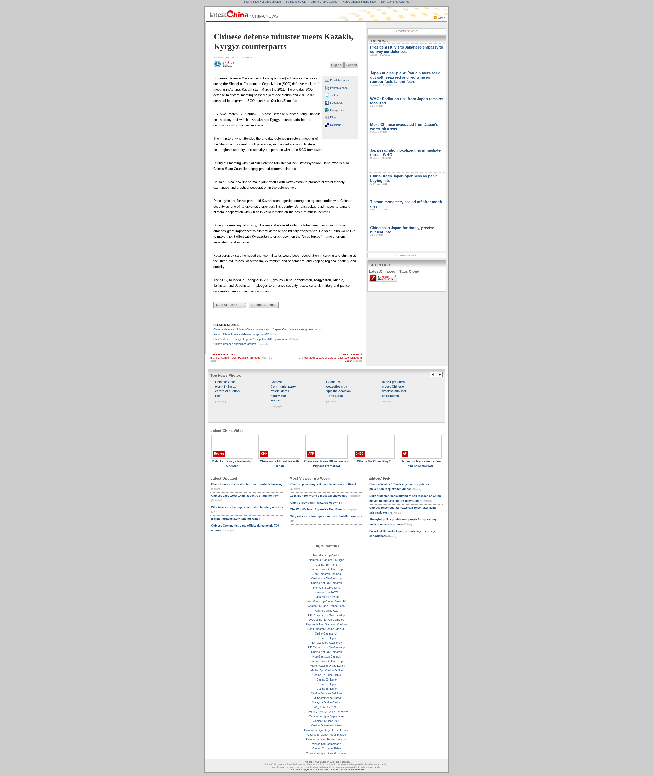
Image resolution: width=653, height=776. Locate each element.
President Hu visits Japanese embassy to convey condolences (402, 534)
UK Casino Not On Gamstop (326, 619)
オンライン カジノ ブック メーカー (326, 711)
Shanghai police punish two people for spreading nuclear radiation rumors (402, 522)
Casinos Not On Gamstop (326, 569)
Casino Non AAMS (326, 592)
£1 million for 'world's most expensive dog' (325, 495)
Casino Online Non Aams (326, 725)
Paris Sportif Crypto (327, 596)
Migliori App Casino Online (327, 670)
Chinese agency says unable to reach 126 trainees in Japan (330, 357)
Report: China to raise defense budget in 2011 (245, 334)
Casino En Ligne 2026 (326, 720)
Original (336, 65)
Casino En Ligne (327, 638)
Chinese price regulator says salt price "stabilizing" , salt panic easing (404, 510)
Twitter (334, 95)
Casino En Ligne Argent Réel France (326, 730)
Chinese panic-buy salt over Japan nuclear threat (323, 486)
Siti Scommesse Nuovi (327, 697)
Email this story (339, 80)
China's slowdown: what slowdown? (318, 502)
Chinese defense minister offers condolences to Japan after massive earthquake (267, 329)
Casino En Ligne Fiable (326, 674)
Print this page (339, 87)
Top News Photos (225, 375)
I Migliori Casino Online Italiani (326, 665)
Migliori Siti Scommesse (326, 743)
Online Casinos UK (326, 633)
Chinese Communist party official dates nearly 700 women (245, 528)
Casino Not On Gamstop (326, 578)
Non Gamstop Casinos (326, 573)
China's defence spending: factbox (240, 343)
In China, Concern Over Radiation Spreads (241, 357)
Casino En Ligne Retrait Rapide (326, 734)
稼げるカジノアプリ (326, 707)
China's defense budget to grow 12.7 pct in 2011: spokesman (255, 339)
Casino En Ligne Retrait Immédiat (326, 739)
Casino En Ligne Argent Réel (326, 716)
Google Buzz (338, 110)
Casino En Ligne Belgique (326, 693)
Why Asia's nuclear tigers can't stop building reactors (247, 509)
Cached (351, 65)
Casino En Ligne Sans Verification (326, 753)
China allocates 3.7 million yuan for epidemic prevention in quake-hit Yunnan (399, 487)
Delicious (335, 124)
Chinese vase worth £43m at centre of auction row (245, 498)
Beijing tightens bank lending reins (237, 518)
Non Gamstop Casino (326, 555)
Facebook (336, 102)
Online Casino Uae (326, 610)
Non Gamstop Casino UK (326, 642)
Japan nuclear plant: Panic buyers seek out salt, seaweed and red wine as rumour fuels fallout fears (405, 78)
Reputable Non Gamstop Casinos (326, 624)
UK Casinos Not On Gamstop (326, 615)
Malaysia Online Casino (326, 702)
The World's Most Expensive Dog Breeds (323, 509)
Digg (333, 117)
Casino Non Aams (327, 564)
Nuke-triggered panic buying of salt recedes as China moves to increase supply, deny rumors (405, 498)
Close (441, 17)
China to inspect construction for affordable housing (247, 486)
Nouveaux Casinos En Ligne (326, 560)
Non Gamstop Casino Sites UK (326, 601)
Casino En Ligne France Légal (326, 605)
